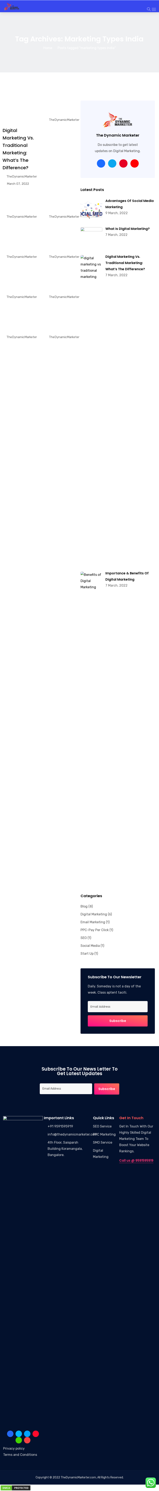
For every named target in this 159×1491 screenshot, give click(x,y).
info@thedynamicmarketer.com (72, 1134)
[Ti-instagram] (36, 1434)
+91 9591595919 (60, 1126)
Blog (84, 906)
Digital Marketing (94, 914)
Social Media (90, 946)
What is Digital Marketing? (127, 228)
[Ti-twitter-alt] (27, 1434)
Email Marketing (93, 922)
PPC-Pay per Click (95, 930)
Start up (87, 954)
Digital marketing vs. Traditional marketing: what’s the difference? (125, 262)
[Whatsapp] (19, 1440)
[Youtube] (27, 1440)
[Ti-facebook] (10, 1434)
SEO (84, 938)
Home (47, 48)
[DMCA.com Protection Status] (15, 1488)
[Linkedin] (19, 1434)
